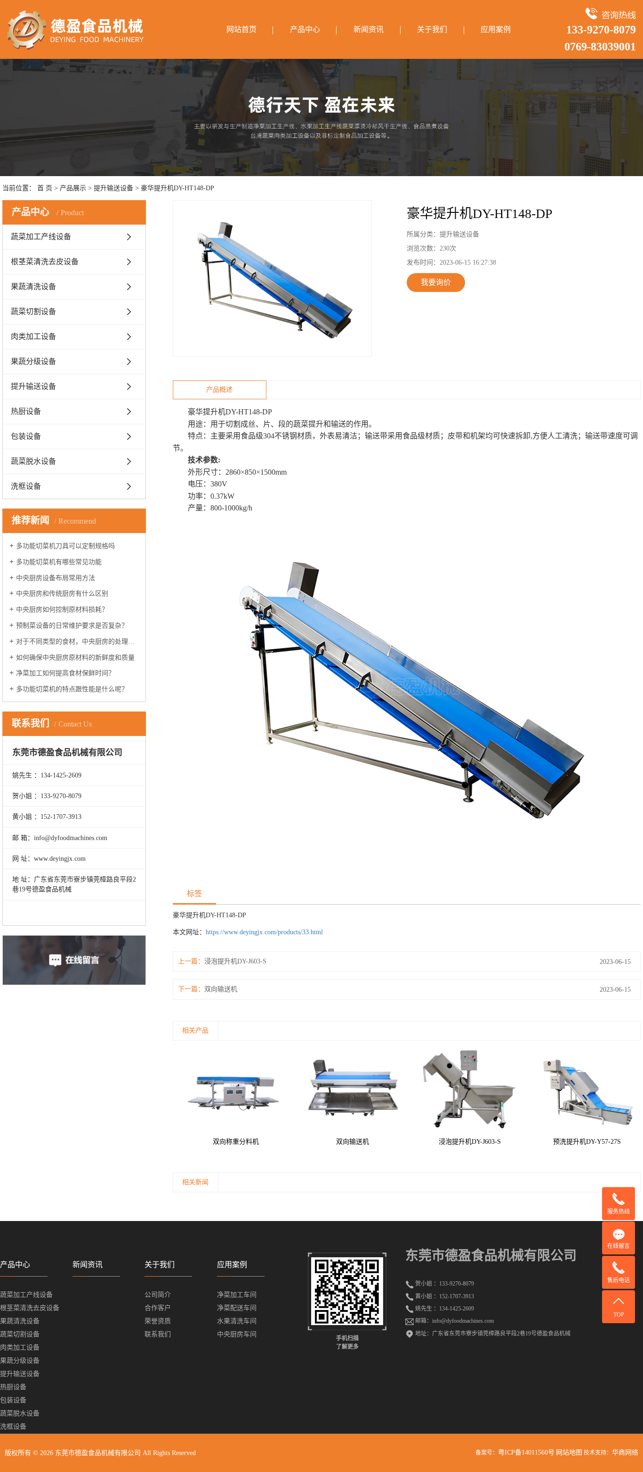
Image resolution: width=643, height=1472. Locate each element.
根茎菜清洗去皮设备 (45, 262)
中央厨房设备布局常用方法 (55, 578)
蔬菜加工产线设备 (41, 237)
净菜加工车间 (237, 1294)
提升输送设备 (113, 188)
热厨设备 (26, 411)
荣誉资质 (158, 1321)
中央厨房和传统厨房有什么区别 (62, 593)
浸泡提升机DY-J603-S (235, 961)
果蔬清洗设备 (33, 287)
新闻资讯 (369, 29)
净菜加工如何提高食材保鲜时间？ (65, 673)
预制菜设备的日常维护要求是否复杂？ (72, 625)
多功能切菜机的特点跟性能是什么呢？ (72, 689)
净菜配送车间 (237, 1307)
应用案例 (496, 29)
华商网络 (625, 1452)
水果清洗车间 (237, 1321)
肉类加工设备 (33, 336)
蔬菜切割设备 (33, 311)
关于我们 (432, 29)
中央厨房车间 (237, 1334)
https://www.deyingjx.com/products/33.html (264, 932)
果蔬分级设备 (33, 361)
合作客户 (158, 1307)
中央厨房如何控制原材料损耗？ (62, 609)
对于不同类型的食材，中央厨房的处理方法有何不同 (77, 641)
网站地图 (569, 1452)
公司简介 (158, 1294)
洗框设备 (26, 486)
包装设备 (26, 436)
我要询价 (436, 282)
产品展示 (73, 188)
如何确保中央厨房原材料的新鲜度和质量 (75, 657)
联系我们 (158, 1334)
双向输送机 (220, 989)
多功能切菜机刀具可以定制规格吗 (65, 546)
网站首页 (241, 29)
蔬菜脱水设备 (33, 461)
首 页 (44, 188)
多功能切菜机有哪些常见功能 (59, 562)
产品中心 (305, 29)
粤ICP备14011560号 (526, 1452)
